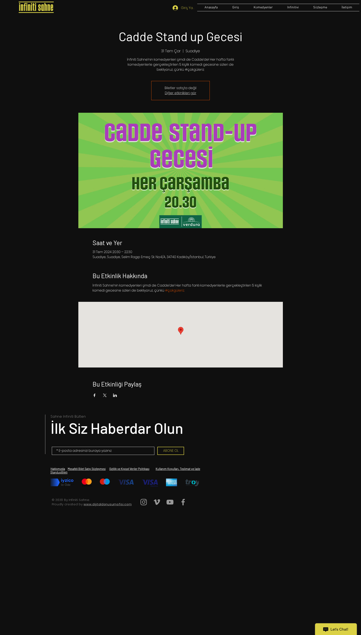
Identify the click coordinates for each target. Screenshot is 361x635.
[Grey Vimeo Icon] (157, 502)
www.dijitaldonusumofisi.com (108, 504)
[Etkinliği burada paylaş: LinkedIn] (115, 395)
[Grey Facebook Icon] (183, 502)
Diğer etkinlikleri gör (180, 93)
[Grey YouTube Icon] (170, 502)
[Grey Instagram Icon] (143, 502)
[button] (320, 7)
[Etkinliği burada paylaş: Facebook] (95, 395)
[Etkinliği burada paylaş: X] (105, 395)
